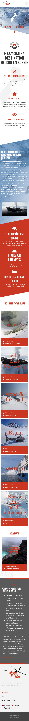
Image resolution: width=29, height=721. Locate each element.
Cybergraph (17, 717)
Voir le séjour (14, 332)
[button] (26, 3)
